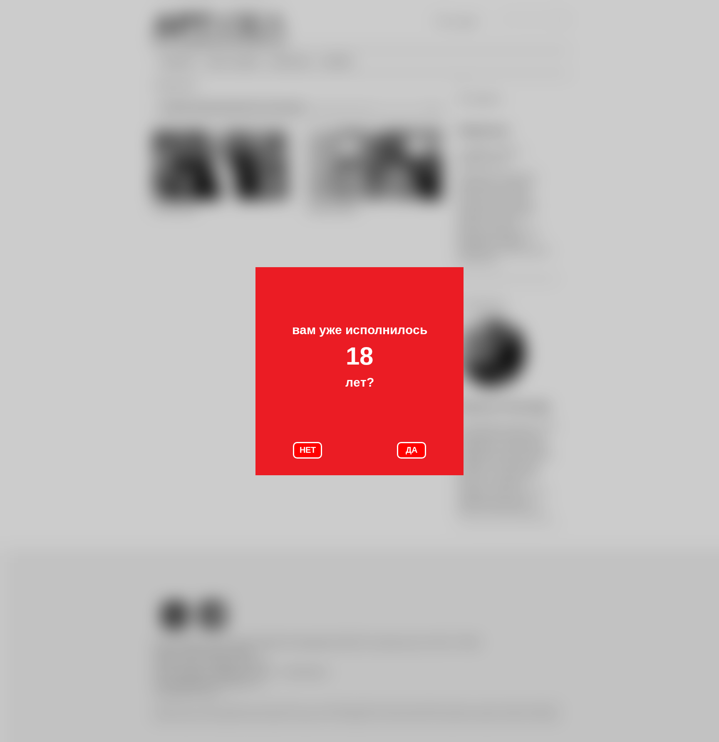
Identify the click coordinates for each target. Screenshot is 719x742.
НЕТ (308, 449)
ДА (411, 449)
